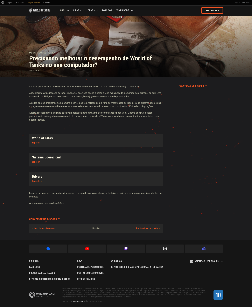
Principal (32, 53)
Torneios (107, 10)
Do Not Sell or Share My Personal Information (137, 267)
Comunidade (122, 10)
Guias (76, 10)
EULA (79, 261)
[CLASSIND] (218, 295)
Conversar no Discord (191, 86)
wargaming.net (42, 295)
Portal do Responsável (90, 273)
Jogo (61, 10)
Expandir (36, 142)
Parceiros (34, 267)
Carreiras (116, 261)
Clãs (90, 10)
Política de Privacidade (90, 267)
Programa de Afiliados (42, 273)
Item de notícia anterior (44, 228)
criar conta (246, 3)
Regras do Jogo (86, 279)
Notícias (42, 53)
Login (236, 3)
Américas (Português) (207, 261)
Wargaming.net (78, 301)
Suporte (33, 261)
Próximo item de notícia (147, 228)
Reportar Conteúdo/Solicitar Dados (49, 279)
